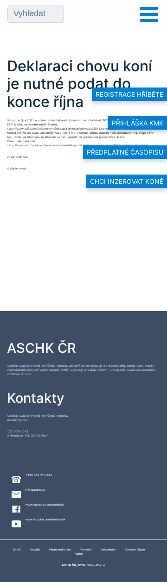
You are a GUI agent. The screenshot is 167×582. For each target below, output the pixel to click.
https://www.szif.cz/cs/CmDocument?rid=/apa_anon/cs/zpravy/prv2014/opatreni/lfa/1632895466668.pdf (76, 128)
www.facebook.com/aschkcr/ (45, 504)
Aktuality (35, 549)
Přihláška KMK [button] (137, 123)
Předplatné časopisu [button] (125, 152)
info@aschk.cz (35, 489)
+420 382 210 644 (39, 474)
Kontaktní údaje (135, 549)
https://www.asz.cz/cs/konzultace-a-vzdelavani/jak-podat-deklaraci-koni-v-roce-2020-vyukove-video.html (77, 145)
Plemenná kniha (60, 549)
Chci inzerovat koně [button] (126, 181)
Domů (16, 549)
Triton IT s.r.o (96, 565)
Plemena (85, 549)
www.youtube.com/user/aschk (45, 519)
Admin (79, 553)
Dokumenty (108, 549)
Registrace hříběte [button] (129, 94)
